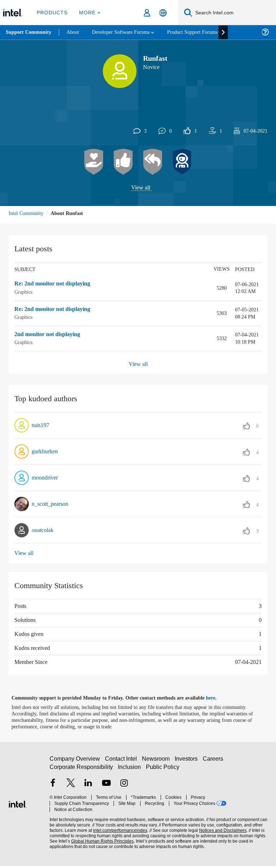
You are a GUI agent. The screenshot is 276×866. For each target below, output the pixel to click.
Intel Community (27, 213)
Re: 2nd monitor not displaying (56, 284)
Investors (187, 761)
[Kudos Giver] (123, 162)
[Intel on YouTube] (106, 787)
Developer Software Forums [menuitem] (126, 32)
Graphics (24, 292)
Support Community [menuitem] (29, 32)
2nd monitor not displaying (51, 335)
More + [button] (88, 12)
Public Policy (162, 770)
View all (141, 188)
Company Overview (75, 761)
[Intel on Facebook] (53, 787)
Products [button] (51, 12)
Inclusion (130, 770)
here (217, 698)
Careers (214, 761)
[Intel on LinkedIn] (88, 787)
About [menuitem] (75, 32)
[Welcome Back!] (182, 162)
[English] (163, 12)
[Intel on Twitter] (71, 787)
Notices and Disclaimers (221, 827)
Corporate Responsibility (82, 770)
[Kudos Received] (94, 162)
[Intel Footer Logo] (18, 803)
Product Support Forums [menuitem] (203, 32)
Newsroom (157, 761)
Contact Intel (121, 761)
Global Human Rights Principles (100, 838)
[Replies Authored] (153, 162)
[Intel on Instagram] (124, 787)
